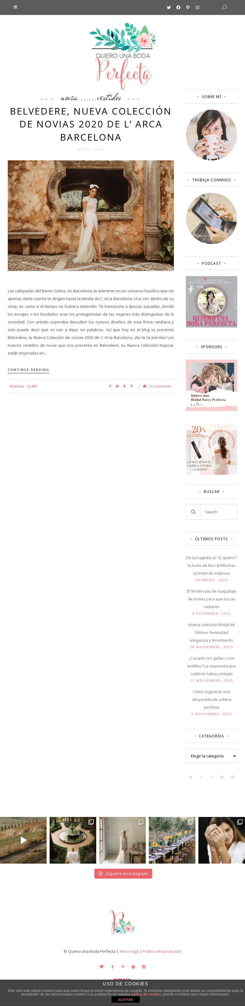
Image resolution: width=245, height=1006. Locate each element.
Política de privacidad (162, 951)
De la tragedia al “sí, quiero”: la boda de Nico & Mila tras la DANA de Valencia (211, 565)
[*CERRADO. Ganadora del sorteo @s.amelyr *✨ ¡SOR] (221, 840)
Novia (69, 97)
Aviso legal (129, 951)
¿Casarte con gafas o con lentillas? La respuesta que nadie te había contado (211, 665)
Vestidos (109, 97)
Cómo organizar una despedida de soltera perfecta (211, 699)
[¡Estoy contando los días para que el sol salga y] (172, 840)
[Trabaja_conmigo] (211, 242)
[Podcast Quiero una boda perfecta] (211, 326)
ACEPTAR (125, 1000)
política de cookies (146, 994)
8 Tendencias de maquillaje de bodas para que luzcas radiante (211, 598)
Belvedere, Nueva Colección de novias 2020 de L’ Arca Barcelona (91, 124)
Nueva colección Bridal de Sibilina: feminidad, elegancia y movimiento (211, 632)
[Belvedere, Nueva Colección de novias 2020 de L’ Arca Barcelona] (91, 215)
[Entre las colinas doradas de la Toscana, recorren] (23, 840)
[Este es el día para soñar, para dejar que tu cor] (73, 840)
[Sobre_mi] (211, 159)
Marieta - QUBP (23, 386)
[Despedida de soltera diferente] (211, 409)
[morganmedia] (122, 935)
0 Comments (160, 386)
